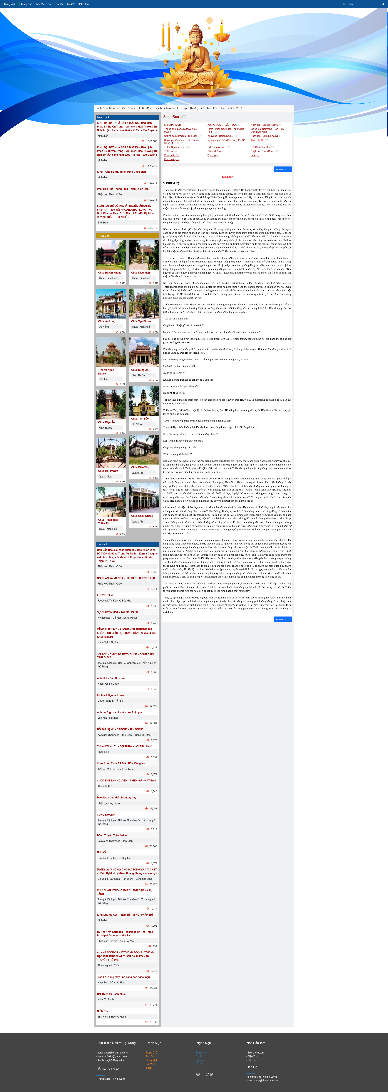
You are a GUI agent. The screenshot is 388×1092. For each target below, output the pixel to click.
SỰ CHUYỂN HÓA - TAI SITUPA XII (118, 612)
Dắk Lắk (103, 379)
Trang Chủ (26, 4)
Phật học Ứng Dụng (109, 803)
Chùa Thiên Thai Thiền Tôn (108, 521)
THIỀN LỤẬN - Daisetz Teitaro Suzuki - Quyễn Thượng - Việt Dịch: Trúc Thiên (180, 108)
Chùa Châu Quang (142, 516)
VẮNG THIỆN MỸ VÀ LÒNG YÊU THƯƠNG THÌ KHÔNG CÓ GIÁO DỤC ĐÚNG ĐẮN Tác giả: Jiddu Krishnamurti (126, 632)
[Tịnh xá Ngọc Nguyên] (111, 352)
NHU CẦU (102, 852)
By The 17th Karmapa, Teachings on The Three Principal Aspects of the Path (125, 933)
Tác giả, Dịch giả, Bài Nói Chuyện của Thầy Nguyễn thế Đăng (127, 664)
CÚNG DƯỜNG (106, 814)
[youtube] (198, 1074)
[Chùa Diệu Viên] (144, 254)
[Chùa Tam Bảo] (144, 400)
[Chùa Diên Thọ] (144, 449)
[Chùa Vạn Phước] (144, 303)
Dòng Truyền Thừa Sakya (112, 835)
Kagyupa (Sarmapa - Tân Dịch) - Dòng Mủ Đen (124, 735)
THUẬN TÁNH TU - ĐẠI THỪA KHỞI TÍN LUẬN (124, 746)
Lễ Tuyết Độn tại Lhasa (110, 695)
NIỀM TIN (102, 1011)
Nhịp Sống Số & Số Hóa (111, 982)
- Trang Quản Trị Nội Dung (110, 1078)
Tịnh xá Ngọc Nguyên (106, 371)
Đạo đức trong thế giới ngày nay (116, 797)
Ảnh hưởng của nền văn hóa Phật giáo (120, 712)
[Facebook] (202, 1074)
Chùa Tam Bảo (140, 418)
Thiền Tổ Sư (126, 108)
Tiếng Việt (10, 4)
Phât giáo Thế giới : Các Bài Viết (116, 941)
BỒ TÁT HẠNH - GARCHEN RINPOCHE (120, 729)
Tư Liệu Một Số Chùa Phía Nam (116, 769)
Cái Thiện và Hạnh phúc (111, 994)
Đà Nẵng (104, 326)
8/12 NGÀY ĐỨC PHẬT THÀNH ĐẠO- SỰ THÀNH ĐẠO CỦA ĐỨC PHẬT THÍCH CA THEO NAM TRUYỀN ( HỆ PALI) (125, 956)
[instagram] (211, 1074)
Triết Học (103, 222)
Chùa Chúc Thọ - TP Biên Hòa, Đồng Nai (121, 763)
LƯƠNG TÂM (105, 595)
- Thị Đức (251, 1060)
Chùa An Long (106, 321)
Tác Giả (71, 4)
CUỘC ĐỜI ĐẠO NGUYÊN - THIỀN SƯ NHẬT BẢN (126, 780)
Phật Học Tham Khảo (110, 194)
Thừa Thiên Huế (108, 278)
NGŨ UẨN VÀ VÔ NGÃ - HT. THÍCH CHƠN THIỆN (126, 578)
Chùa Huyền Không (109, 272)
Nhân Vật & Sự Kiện (109, 642)
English (200, 1056)
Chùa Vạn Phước (141, 321)
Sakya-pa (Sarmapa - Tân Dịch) (116, 841)
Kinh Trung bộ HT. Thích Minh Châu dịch (121, 171)
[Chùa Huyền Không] (111, 254)
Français (201, 1060)
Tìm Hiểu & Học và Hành (112, 1016)
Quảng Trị (137, 472)
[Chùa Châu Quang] (144, 498)
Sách (50, 4)
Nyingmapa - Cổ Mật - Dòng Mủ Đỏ (117, 617)
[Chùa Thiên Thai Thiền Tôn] (111, 501)
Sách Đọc (110, 108)
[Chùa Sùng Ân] (144, 352)
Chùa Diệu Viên (140, 272)
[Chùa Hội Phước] (111, 453)
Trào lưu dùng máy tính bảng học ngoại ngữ (123, 977)
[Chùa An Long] (111, 303)
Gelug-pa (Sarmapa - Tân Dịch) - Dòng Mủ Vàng (125, 878)
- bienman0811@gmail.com (111, 1056)
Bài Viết (60, 4)
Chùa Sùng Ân (140, 370)
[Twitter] (207, 1074)
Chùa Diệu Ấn (106, 422)
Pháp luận (103, 752)
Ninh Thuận (105, 428)
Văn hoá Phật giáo (108, 717)
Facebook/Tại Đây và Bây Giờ (114, 600)
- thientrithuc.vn (255, 1052)
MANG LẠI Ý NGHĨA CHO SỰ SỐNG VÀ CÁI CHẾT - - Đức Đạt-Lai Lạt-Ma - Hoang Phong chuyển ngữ (127, 871)
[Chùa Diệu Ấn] (111, 404)
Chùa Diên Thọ (140, 467)
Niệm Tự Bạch (106, 999)
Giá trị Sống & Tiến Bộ (110, 700)
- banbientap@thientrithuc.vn (112, 1052)
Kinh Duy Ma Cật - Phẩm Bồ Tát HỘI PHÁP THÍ (125, 914)
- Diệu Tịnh (252, 1056)
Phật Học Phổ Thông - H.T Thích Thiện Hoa (123, 189)
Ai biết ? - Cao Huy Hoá (111, 678)
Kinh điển (103, 136)
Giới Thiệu (83, 4)
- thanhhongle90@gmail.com (112, 1060)
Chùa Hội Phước (108, 471)
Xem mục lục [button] (283, 169)
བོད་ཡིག (199, 1064)
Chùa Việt (40, 4)
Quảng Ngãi (105, 476)
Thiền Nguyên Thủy (109, 965)
